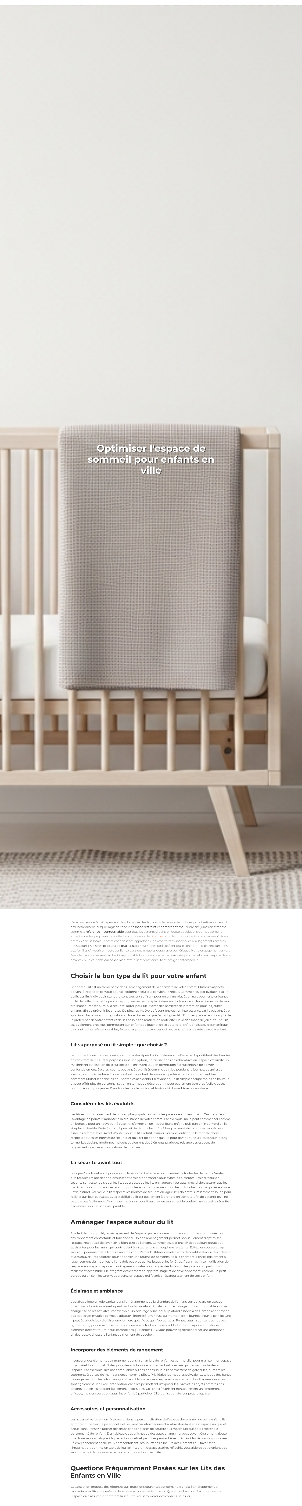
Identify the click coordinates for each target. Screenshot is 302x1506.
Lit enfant (157, 936)
